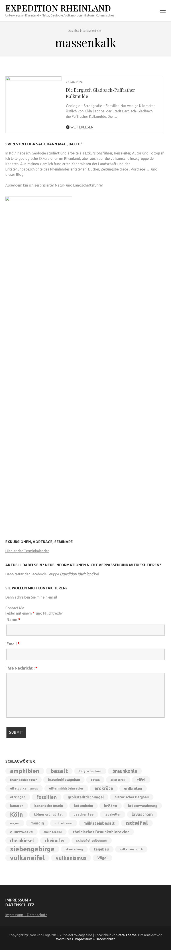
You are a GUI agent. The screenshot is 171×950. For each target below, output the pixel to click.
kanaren (16, 806)
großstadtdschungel (86, 797)
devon (95, 779)
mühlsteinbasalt (99, 823)
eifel (141, 779)
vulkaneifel (27, 858)
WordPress (64, 939)
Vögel (102, 858)
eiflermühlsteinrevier (66, 788)
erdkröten (133, 788)
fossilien (46, 797)
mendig (37, 823)
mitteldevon (64, 823)
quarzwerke (21, 832)
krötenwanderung (142, 806)
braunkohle (124, 771)
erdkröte (103, 788)
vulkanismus (71, 858)
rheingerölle (53, 831)
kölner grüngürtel (48, 814)
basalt (59, 771)
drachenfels (118, 779)
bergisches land (90, 771)
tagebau (101, 849)
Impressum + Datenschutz (26, 915)
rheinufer (55, 840)
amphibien (24, 771)
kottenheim (83, 806)
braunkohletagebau (64, 780)
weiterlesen (81, 127)
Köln (16, 814)
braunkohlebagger (23, 779)
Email (13, 643)
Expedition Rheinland (58, 8)
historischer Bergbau (132, 797)
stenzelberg (74, 849)
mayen (15, 823)
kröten (110, 806)
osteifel (137, 823)
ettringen (17, 797)
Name (13, 619)
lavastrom (142, 814)
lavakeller (112, 814)
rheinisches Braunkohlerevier (101, 832)
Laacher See (83, 814)
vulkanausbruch (131, 849)
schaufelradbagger (91, 840)
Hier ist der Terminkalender (27, 551)
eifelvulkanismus (24, 788)
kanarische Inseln (48, 806)
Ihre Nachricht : (21, 668)
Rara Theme (127, 935)
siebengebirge (32, 849)
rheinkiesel (22, 840)
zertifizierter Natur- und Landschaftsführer (69, 185)
